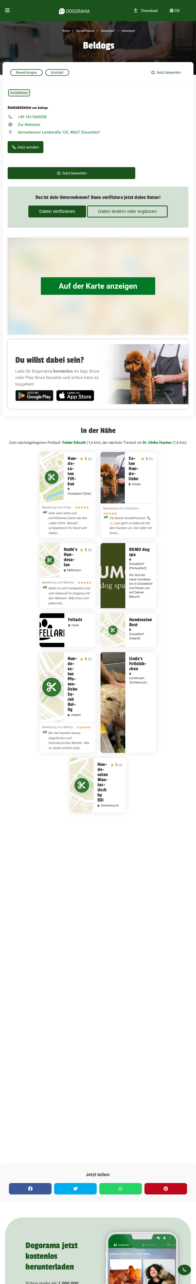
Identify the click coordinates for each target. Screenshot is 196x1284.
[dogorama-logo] (74, 10)
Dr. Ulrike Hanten (157, 442)
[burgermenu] (7, 10)
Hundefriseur (19, 93)
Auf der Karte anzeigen (98, 286)
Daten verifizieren (57, 211)
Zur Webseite (29, 124)
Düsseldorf (107, 31)
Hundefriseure (84, 31)
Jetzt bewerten (168, 72)
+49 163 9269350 (32, 117)
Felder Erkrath (74, 442)
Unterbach (128, 31)
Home (66, 31)
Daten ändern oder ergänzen (127, 211)
